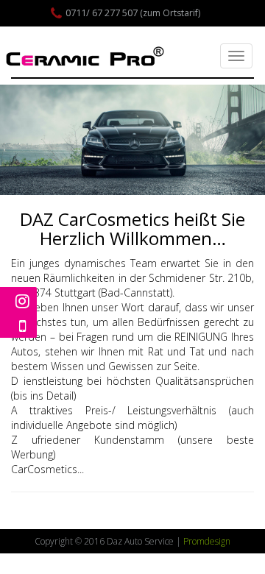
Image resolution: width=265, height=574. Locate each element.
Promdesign (206, 541)
